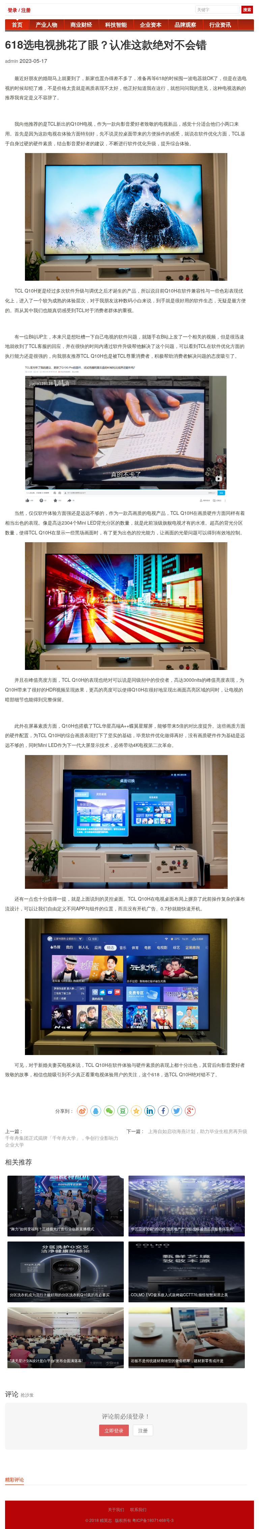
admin (12, 60)
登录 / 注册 (19, 9)
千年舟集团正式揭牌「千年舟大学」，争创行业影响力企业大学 (61, 1141)
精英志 (106, 1520)
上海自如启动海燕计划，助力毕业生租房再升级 (197, 1131)
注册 (143, 1430)
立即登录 (114, 1430)
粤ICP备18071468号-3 (153, 1520)
